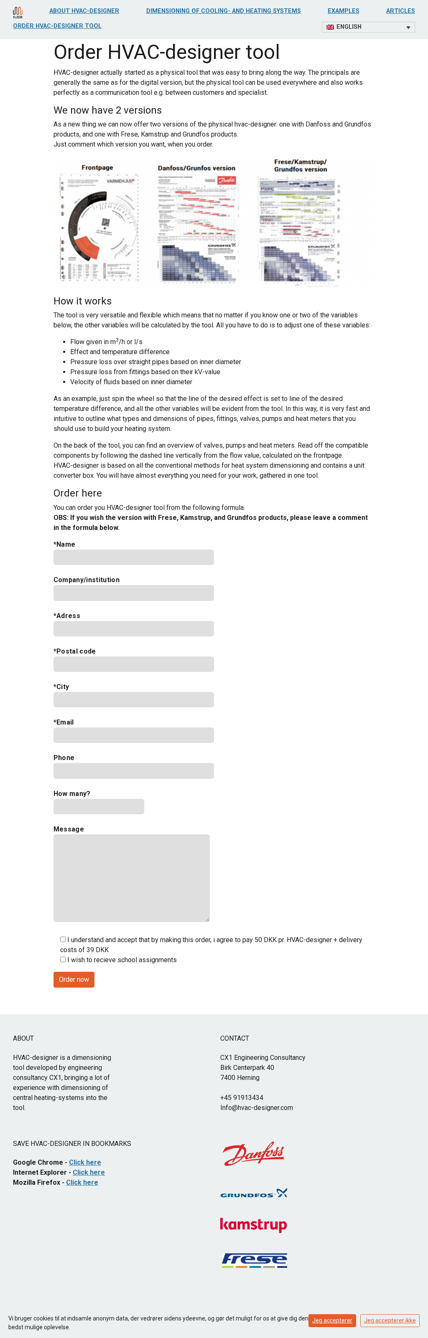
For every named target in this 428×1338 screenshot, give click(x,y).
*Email (64, 722)
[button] (368, 27)
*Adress (67, 616)
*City (61, 687)
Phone (64, 758)
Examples (343, 11)
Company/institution (87, 580)
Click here (85, 1162)
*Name (65, 544)
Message (69, 829)
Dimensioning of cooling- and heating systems (223, 11)
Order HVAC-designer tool (57, 26)
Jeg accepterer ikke (390, 1320)
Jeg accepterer (332, 1320)
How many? (72, 794)
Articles (400, 11)
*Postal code (75, 651)
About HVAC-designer (84, 11)
